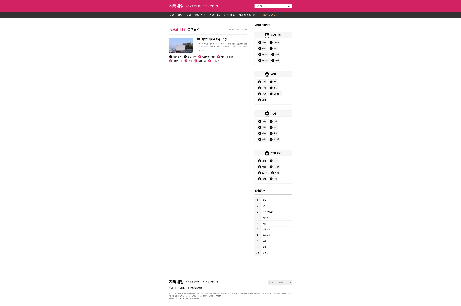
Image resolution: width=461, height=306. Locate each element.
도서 (275, 60)
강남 (265, 205)
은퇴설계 (266, 235)
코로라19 (200, 60)
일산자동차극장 (207, 56)
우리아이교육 (268, 211)
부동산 (265, 241)
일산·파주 (192, 56)
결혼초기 (266, 229)
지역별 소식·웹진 (248, 15)
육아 (265, 247)
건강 (262, 48)
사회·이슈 (229, 15)
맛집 (273, 48)
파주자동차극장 (226, 56)
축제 (273, 133)
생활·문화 (200, 15)
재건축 (265, 223)
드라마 (263, 54)
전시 (262, 133)
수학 (262, 81)
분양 (275, 54)
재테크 (265, 217)
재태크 (274, 42)
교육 (171, 15)
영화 (188, 60)
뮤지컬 (274, 139)
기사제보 (181, 288)
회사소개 (172, 288)
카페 (262, 99)
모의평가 (275, 93)
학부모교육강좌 (269, 15)
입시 (262, 42)
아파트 (265, 252)
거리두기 (214, 60)
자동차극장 (176, 60)
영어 (273, 81)
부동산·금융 (184, 15)
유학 (262, 139)
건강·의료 (214, 15)
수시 (262, 87)
